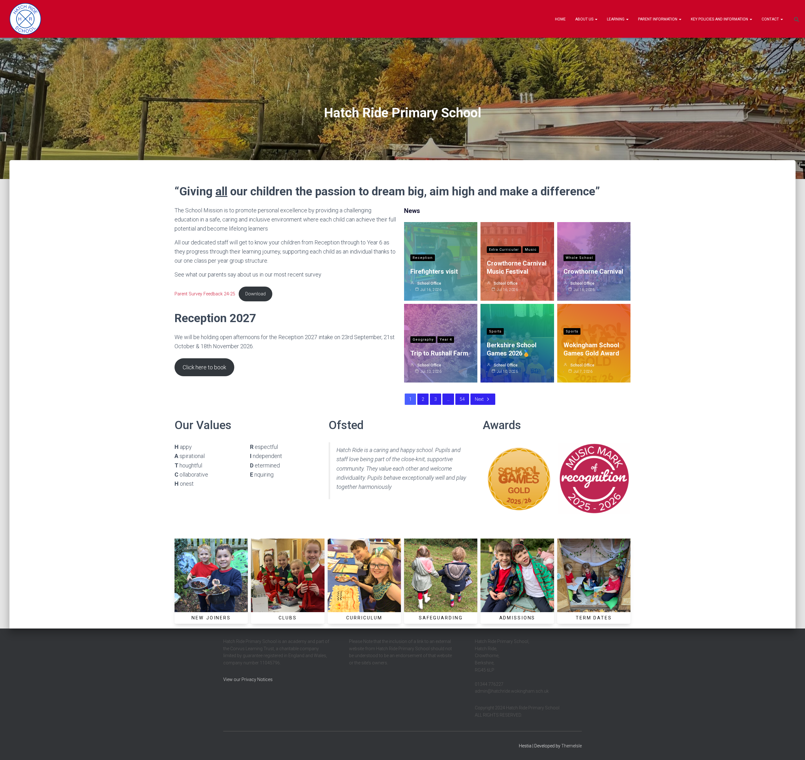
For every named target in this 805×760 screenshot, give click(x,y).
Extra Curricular (504, 250)
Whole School (579, 258)
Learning (616, 19)
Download (255, 294)
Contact (771, 19)
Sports (495, 331)
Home (560, 19)
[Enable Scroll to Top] (793, 747)
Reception (423, 258)
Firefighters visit (434, 271)
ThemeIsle (571, 745)
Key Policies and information (720, 19)
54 (462, 399)
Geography (423, 340)
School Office (429, 283)
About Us (584, 19)
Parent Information (658, 19)
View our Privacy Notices (248, 679)
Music (531, 250)
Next (479, 399)
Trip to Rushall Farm (439, 353)
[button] (595, 19)
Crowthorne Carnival (593, 271)
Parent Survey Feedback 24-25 (205, 294)
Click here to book (204, 367)
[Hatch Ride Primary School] (25, 19)
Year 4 (446, 340)
